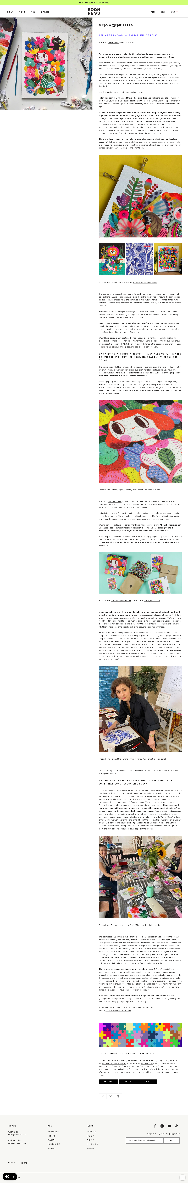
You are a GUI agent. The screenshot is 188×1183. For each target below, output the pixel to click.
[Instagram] (162, 1126)
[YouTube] (169, 1126)
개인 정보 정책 (92, 1144)
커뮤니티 (45, 12)
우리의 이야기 (53, 1131)
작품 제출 (51, 1136)
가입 (171, 1140)
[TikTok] (176, 1126)
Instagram (108, 1082)
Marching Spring (106, 381)
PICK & (22, 12)
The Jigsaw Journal (152, 490)
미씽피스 (90, 1148)
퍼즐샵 (10, 12)
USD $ (11, 1163)
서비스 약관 (91, 1131)
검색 (163, 12)
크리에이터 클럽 (53, 1144)
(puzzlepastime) (129, 66)
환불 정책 (90, 1140)
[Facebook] (154, 1126)
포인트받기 (51, 1148)
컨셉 (33, 12)
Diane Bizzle (113, 42)
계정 (153, 12)
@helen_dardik (160, 759)
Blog (148, 1082)
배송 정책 (90, 1136)
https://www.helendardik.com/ (145, 282)
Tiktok (128, 1082)
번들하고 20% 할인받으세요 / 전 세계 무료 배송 (94, 3)
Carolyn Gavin (110, 615)
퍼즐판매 (51, 1140)
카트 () (174, 12)
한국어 (24, 1163)
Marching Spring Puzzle (121, 490)
